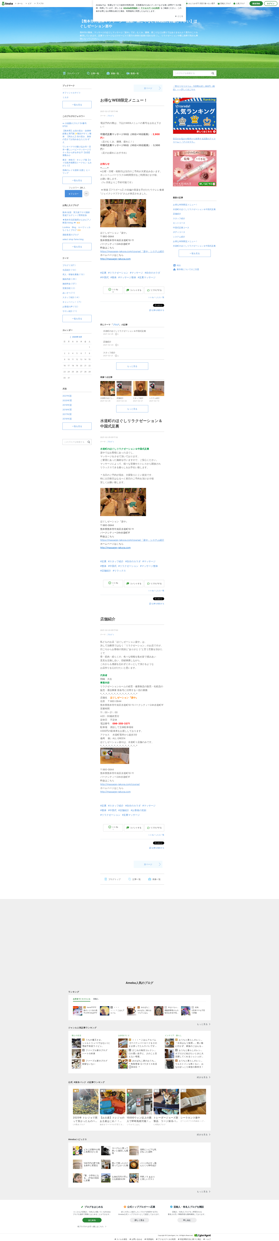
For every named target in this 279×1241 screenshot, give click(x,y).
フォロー (74, 193)
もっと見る (132, 366)
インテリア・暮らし (173, 1035)
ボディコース (179, 232)
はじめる (92, 1220)
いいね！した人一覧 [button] (156, 297)
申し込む (187, 1220)
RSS (179, 265)
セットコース (179, 223)
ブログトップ (73, 73)
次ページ (148, 88)
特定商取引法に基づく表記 (190, 1239)
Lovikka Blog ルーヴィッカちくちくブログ (76, 228)
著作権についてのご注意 (188, 269)
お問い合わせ (137, 1239)
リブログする (156, 290)
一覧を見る (195, 253)
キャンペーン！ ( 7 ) (71, 302)
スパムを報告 (122, 1239)
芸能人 (96, 999)
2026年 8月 (77, 337)
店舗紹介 (107, 619)
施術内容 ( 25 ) (69, 279)
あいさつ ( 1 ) (68, 293)
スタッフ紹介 (179, 218)
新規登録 (256, 3)
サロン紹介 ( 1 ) (69, 311)
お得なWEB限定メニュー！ (123, 100)
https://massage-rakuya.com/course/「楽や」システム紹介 (132, 251)
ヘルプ (208, 1239)
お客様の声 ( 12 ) (70, 306)
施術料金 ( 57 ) (69, 283)
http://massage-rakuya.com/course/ (120, 784)
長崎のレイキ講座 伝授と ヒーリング (76, 171)
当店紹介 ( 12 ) (69, 270)
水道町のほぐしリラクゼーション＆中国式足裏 (194, 209)
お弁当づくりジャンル (81, 999)
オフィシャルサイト (71, 92)
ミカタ (65, 97)
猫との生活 (76, 1035)
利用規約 (150, 1239)
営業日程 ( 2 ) (68, 288)
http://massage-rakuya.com (115, 258)
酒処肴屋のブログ (70, 234)
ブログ (109, 116)
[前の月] (70, 337)
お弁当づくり (124, 1035)
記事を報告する (158, 310)
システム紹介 (179, 236)
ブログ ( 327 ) (68, 265)
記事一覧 (95, 73)
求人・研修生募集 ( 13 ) (73, 274)
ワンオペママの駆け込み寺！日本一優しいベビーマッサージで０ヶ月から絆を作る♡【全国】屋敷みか (76, 150)
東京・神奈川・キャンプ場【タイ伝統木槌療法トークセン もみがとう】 (77, 163)
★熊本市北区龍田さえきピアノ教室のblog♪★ (76, 221)
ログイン (270, 3)
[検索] (213, 73)
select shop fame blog (73, 239)
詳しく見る (139, 1220)
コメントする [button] (135, 290)
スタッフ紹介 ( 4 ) (70, 297)
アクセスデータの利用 (167, 1239)
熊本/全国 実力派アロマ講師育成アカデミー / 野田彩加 (76, 213)
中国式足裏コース (181, 227)
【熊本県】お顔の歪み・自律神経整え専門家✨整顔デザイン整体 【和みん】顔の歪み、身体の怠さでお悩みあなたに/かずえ (76, 136)
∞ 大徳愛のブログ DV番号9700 (74, 124)
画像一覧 (115, 73)
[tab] (81, 999)
